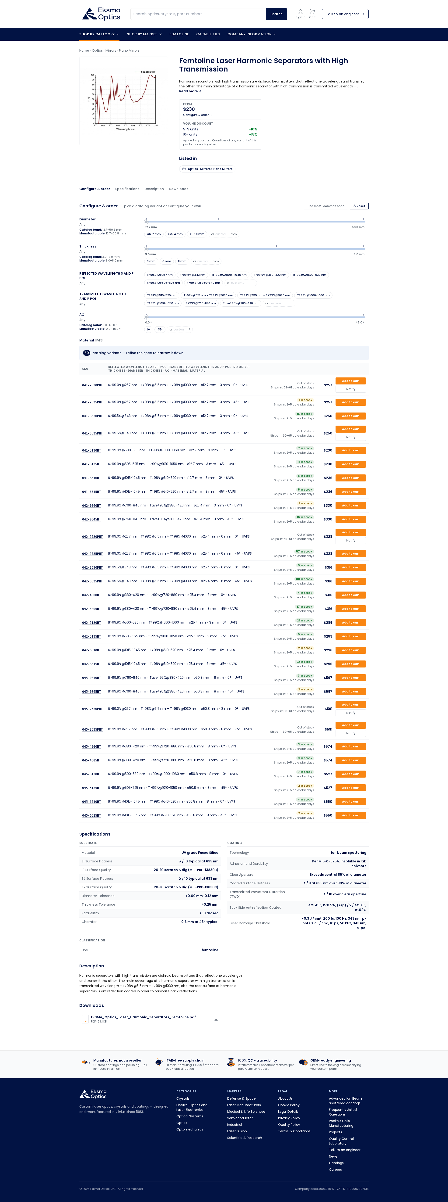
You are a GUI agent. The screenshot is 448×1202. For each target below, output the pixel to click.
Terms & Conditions (294, 1131)
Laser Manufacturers (244, 1105)
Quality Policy (289, 1124)
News (333, 1156)
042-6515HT (91, 664)
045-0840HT (91, 678)
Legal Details (288, 1111)
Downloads (178, 189)
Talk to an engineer (344, 1150)
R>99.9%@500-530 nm (309, 275)
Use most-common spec (326, 206)
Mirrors (110, 50)
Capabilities (208, 34)
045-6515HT (91, 815)
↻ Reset (359, 206)
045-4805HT (91, 760)
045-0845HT (91, 691)
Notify (350, 389)
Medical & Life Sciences (246, 1111)
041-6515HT (91, 492)
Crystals (182, 1098)
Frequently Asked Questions (343, 1112)
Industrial (234, 1124)
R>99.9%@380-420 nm (270, 275)
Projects (335, 1132)
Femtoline (179, 34)
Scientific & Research (244, 1137)
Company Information (250, 34)
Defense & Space (241, 1098)
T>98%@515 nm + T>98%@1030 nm (208, 295)
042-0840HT (91, 505)
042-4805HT (91, 609)
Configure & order (94, 189)
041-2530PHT (92, 385)
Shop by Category (97, 34)
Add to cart (351, 381)
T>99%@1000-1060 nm (313, 295)
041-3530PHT (92, 416)
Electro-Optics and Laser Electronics (191, 1107)
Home (84, 50)
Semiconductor (240, 1118)
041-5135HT (91, 464)
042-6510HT (91, 650)
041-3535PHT (92, 433)
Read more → (190, 91)
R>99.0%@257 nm (160, 275)
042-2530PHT (92, 536)
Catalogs (336, 1163)
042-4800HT (91, 595)
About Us (285, 1098)
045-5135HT (91, 788)
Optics (97, 50)
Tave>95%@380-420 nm (241, 303)
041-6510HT (91, 478)
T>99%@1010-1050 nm (163, 303)
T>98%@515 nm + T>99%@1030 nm (265, 295)
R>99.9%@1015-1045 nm (229, 275)
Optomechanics (189, 1129)
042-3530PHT (92, 567)
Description (154, 189)
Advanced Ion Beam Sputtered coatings (345, 1100)
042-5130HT (91, 622)
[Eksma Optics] (101, 14)
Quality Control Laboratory (341, 1141)
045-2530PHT (92, 708)
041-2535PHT (92, 402)
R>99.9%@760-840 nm (203, 283)
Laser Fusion (237, 1131)
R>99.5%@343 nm (192, 275)
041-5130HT (91, 450)
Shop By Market (142, 34)
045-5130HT (91, 774)
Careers (335, 1169)
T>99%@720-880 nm (201, 303)
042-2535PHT (92, 554)
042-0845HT (91, 519)
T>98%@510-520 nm (161, 295)
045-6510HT (91, 802)
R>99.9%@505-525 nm (163, 283)
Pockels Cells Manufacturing (341, 1123)
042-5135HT (91, 636)
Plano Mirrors (129, 50)
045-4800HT (91, 746)
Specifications (127, 189)
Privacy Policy (289, 1118)
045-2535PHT (92, 729)
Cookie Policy (289, 1105)
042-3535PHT (92, 581)
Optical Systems (189, 1116)
